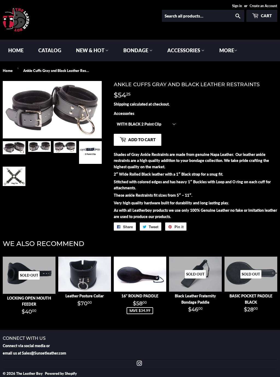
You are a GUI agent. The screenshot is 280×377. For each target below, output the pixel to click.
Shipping (121, 104)
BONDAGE (136, 50)
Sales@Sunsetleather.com (44, 353)
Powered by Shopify (61, 373)
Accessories (124, 113)
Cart (266, 15)
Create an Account (263, 6)
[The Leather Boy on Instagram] (139, 364)
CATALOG (49, 50)
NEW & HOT (90, 50)
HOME (16, 50)
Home (8, 70)
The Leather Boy (29, 373)
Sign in (237, 6)
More (226, 50)
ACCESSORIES (184, 50)
